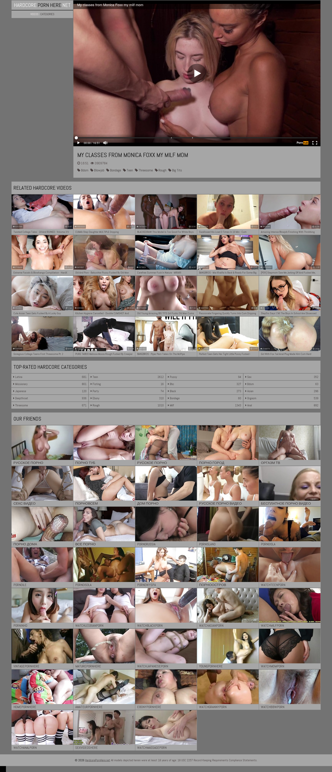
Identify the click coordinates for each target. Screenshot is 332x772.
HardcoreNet (42, 5)
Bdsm (84, 170)
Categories (47, 14)
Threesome (145, 170)
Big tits (176, 170)
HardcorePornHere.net (97, 760)
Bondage (115, 170)
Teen (129, 170)
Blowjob (98, 170)
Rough (162, 170)
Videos (34, 14)
